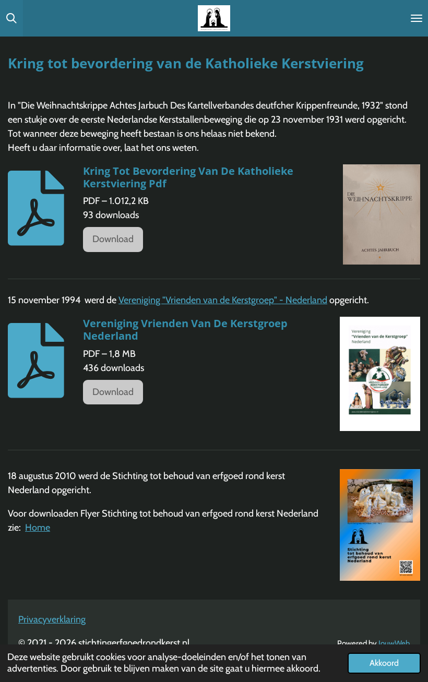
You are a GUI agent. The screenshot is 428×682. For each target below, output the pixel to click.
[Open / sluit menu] (416, 18)
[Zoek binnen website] (11, 18)
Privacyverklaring (52, 619)
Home (37, 527)
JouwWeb (394, 643)
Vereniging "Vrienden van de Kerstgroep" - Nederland (222, 300)
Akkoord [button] (384, 662)
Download (113, 239)
